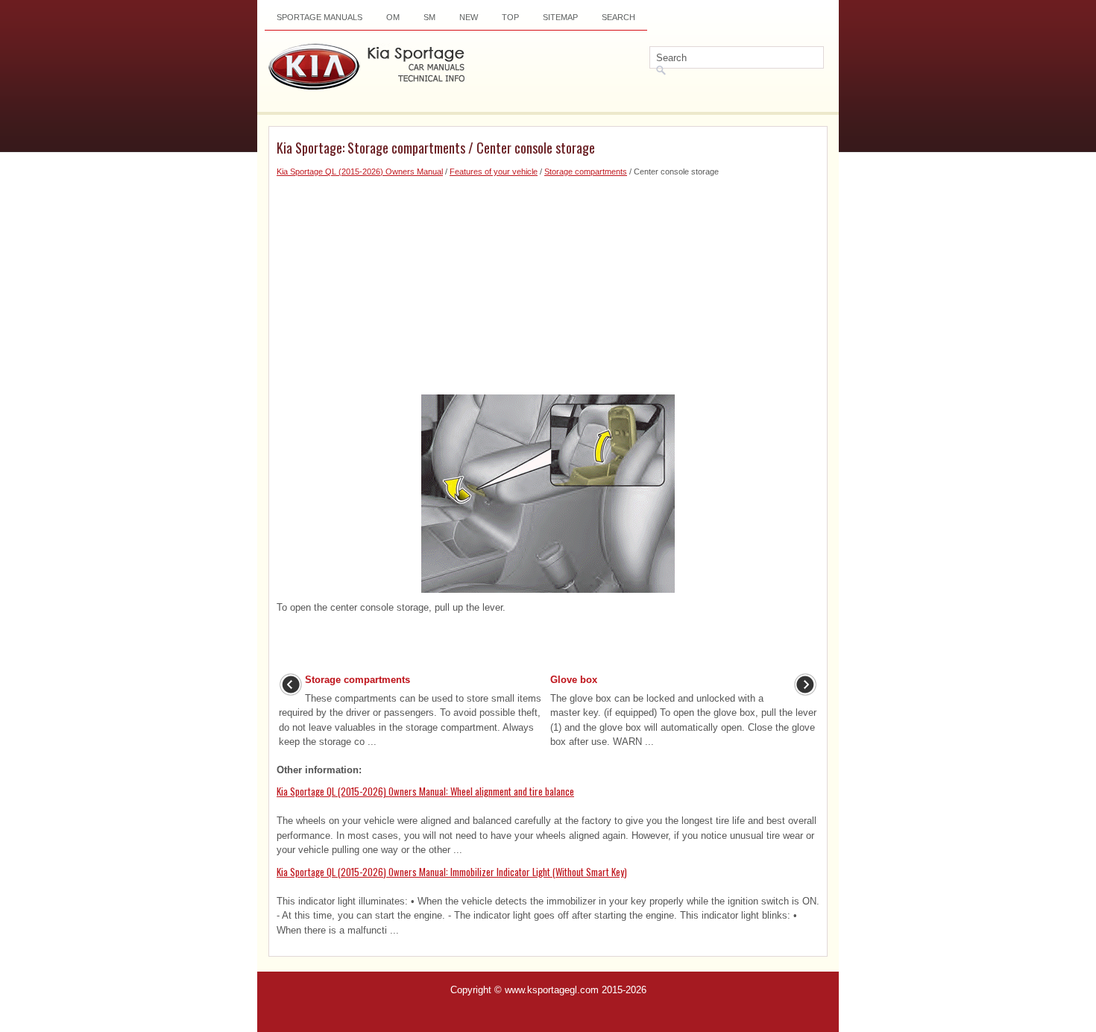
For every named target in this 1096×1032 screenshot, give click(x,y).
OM (393, 17)
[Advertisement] (548, 282)
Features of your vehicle (494, 171)
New (468, 17)
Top (510, 17)
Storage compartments (585, 171)
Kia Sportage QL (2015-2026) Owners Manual (360, 171)
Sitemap (560, 17)
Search (618, 17)
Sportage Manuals (319, 17)
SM (429, 17)
